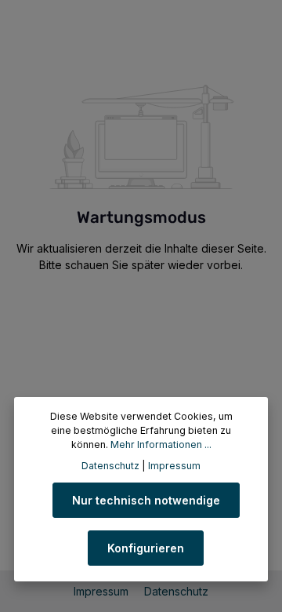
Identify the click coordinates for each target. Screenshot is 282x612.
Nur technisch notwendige (146, 500)
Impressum (103, 591)
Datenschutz (176, 591)
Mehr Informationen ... (161, 444)
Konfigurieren (145, 548)
